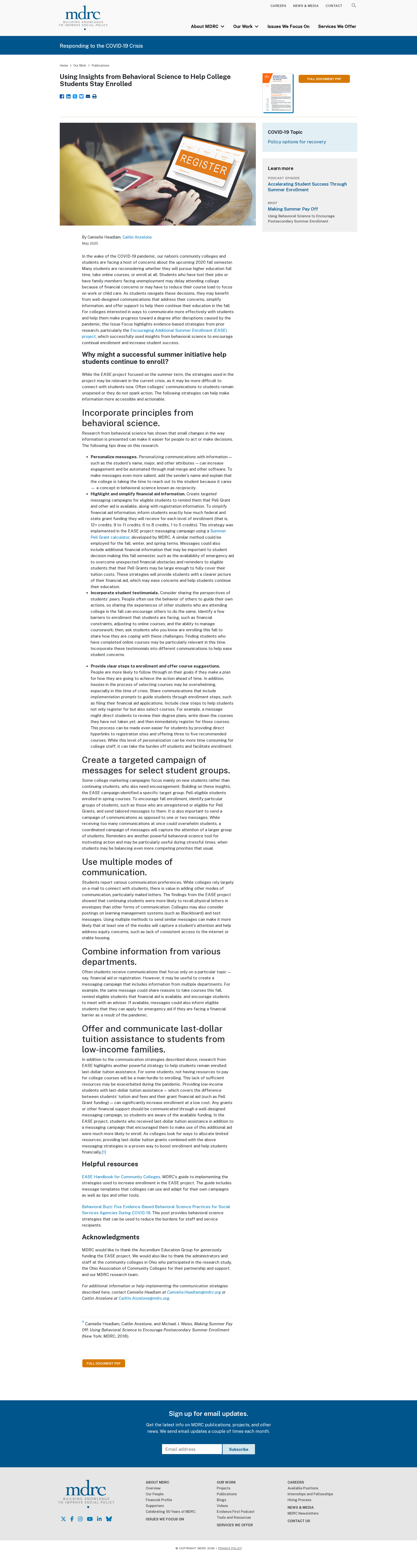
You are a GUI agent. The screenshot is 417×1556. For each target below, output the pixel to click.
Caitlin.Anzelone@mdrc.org (144, 1298)
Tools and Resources (234, 1517)
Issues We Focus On (288, 26)
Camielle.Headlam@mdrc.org (194, 1292)
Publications (100, 65)
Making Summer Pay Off (293, 209)
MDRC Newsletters (303, 1513)
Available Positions (303, 1488)
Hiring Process (299, 1500)
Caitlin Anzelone (137, 237)
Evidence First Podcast (236, 1512)
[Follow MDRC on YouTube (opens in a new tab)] (90, 1519)
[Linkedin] (68, 96)
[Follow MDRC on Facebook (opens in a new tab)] (72, 1519)
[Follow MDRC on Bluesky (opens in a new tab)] (109, 1519)
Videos (222, 1506)
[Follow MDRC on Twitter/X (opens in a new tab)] (63, 1519)
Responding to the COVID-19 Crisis (101, 46)
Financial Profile (159, 1500)
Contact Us (299, 1521)
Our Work (243, 26)
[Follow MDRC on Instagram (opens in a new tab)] (80, 1519)
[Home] (89, 18)
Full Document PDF (324, 79)
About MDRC (205, 26)
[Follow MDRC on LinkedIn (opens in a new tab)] (99, 1519)
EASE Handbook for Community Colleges (121, 1176)
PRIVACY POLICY (230, 1548)
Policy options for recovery (297, 141)
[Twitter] (75, 96)
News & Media (306, 6)
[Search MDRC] (353, 5)
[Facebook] (62, 96)
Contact (334, 6)
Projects (223, 1488)
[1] (104, 1152)
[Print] (94, 96)
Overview (153, 1488)
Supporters (155, 1506)
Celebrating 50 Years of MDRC (170, 1512)
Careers (278, 6)
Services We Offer (337, 26)
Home (64, 65)
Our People (155, 1494)
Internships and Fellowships (310, 1494)
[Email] (88, 96)
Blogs (221, 1500)
